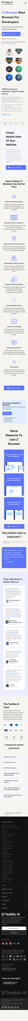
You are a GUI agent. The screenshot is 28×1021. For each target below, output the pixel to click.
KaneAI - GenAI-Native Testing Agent (11, 827)
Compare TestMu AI (7, 881)
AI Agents (4, 838)
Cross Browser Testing (7, 842)
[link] (7, 3)
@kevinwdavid (9, 597)
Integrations (5, 875)
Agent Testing (5, 831)
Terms (14, 43)
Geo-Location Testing (7, 864)
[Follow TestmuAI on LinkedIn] (9, 1007)
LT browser (14, 671)
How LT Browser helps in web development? (13, 796)
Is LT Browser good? (10, 768)
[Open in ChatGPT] (3, 943)
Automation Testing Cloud (8, 825)
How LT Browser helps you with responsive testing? (12, 788)
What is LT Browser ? (10, 757)
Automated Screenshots (8, 862)
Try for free (7, 413)
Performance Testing (7, 854)
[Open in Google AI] (18, 943)
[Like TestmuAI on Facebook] (3, 1007)
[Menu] (25, 3)
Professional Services (7, 879)
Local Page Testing (6, 860)
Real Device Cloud (6, 844)
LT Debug (4, 858)
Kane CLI (4, 829)
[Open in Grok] (14, 943)
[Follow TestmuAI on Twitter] (6, 1007)
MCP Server (4, 840)
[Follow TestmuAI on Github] (15, 1007)
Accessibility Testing (7, 867)
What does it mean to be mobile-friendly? (11, 774)
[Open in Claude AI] (10, 943)
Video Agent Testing (7, 835)
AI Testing (4, 850)
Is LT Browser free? (10, 762)
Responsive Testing (7, 869)
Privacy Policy (7, 43)
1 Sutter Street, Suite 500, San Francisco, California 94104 (9, 969)
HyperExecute (5, 852)
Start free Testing (13, 928)
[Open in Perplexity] (6, 943)
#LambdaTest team (11, 616)
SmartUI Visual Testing (7, 873)
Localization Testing (7, 871)
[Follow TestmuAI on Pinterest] (18, 1007)
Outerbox (9, 562)
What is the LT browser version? (11, 781)
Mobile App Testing (6, 848)
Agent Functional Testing (8, 833)
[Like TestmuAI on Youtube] (12, 1007)
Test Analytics (5, 877)
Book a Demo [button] (14, 933)
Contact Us (5, 114)
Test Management (6, 846)
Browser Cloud (5, 856)
